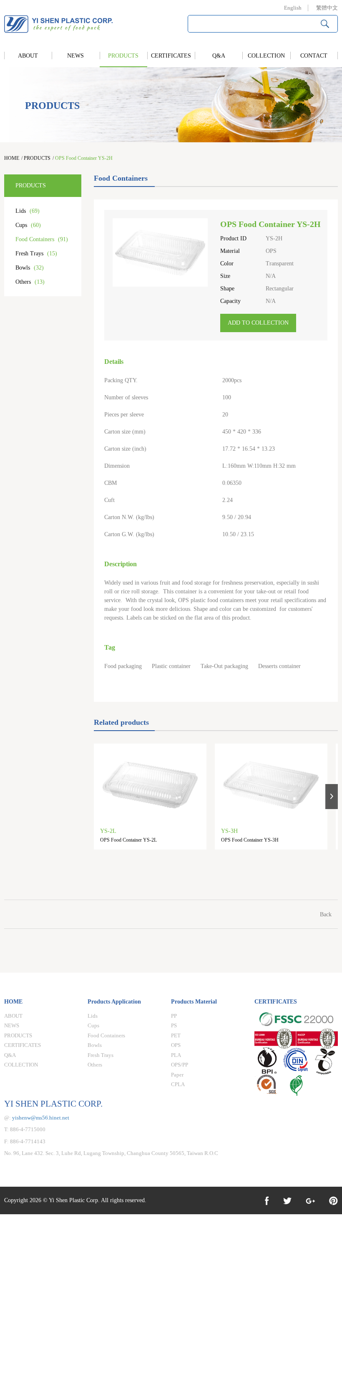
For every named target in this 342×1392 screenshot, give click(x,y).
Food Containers (41, 239)
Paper (177, 1075)
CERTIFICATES (171, 56)
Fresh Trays (36, 253)
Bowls (29, 268)
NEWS (75, 56)
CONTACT (313, 56)
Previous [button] (100, 796)
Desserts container (279, 666)
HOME (11, 158)
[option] (154, 801)
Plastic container (171, 666)
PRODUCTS (123, 56)
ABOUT (28, 56)
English (293, 8)
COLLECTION (266, 56)
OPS (176, 1045)
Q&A (218, 56)
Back (326, 914)
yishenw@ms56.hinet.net (40, 1118)
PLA (176, 1055)
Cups (28, 225)
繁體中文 (327, 8)
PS (174, 1025)
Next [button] (331, 796)
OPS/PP (179, 1065)
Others (30, 282)
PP (174, 1016)
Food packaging (123, 666)
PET (176, 1035)
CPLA (178, 1084)
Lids (27, 211)
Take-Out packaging (224, 666)
